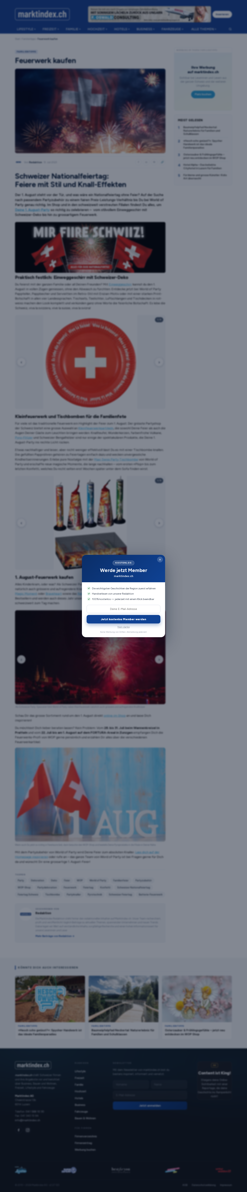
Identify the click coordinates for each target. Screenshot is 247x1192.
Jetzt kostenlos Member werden (123, 619)
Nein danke (124, 627)
